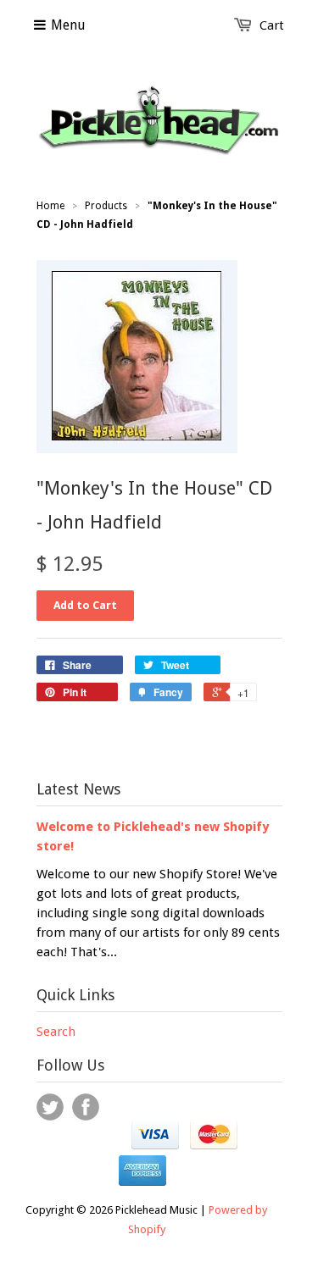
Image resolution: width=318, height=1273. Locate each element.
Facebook (85, 1107)
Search (55, 1031)
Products (106, 206)
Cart (271, 25)
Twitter (50, 1107)
